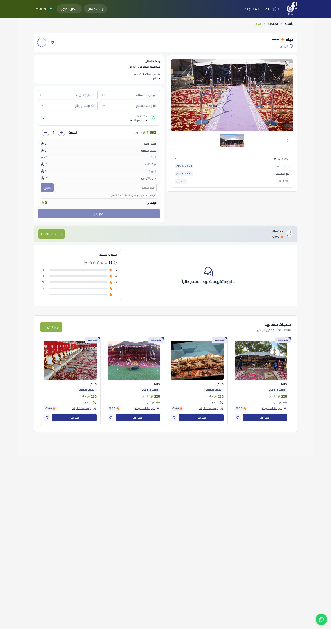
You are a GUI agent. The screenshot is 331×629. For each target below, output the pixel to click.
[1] (232, 140)
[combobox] (130, 94)
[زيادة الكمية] (61, 132)
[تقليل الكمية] (45, 132)
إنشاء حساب (95, 9)
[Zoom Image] (231, 95)
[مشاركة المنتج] (41, 42)
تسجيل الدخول (69, 9)
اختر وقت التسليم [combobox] (146, 105)
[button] (104, 105)
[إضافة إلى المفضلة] (52, 42)
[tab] (232, 140)
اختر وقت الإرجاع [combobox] (85, 105)
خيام (284, 383)
